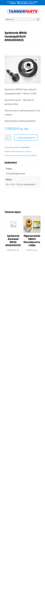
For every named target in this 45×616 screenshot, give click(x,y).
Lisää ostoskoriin (26, 137)
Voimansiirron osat (24, 155)
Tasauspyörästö (11, 155)
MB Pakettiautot (18, 151)
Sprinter (28, 151)
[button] (36, 60)
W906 (34, 155)
